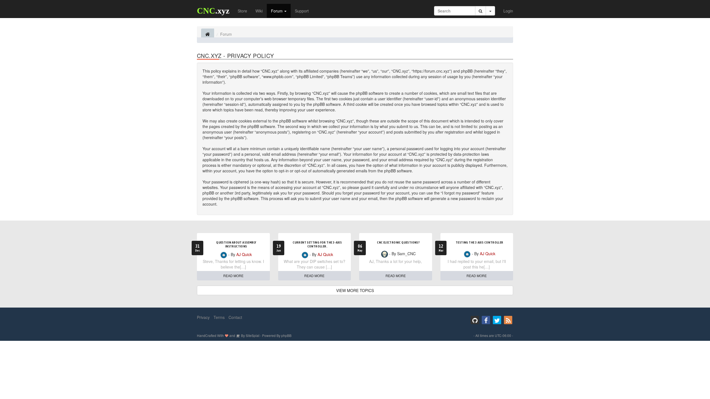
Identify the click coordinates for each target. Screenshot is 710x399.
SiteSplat (252, 335)
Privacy (203, 317)
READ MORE (233, 275)
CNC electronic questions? (398, 242)
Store (242, 11)
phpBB (286, 335)
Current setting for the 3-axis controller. (317, 244)
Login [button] (508, 11)
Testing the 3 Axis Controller (479, 242)
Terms (219, 317)
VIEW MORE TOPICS (355, 290)
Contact (235, 317)
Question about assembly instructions (236, 244)
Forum (277, 11)
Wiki (259, 11)
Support (302, 11)
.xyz (213, 10)
